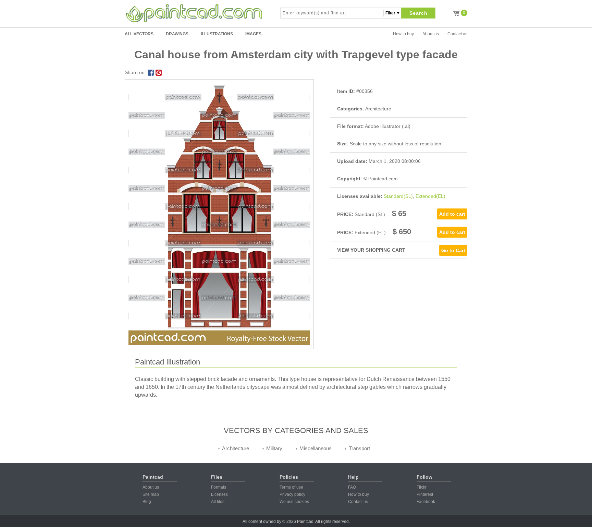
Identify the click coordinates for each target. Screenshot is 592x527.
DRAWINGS (177, 34)
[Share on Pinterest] (159, 73)
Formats (218, 487)
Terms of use (291, 487)
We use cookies (294, 501)
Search (418, 13)
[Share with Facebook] (151, 73)
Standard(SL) (398, 196)
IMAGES (253, 34)
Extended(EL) (430, 196)
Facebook (426, 501)
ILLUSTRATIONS (217, 34)
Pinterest (425, 494)
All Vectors (139, 34)
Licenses (219, 494)
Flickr (422, 487)
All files (217, 501)
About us (430, 34)
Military (274, 448)
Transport (359, 448)
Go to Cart (453, 250)
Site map (151, 494)
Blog (147, 501)
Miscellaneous (315, 448)
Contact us (457, 34)
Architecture (235, 448)
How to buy (403, 34)
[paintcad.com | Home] (194, 13)
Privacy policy (292, 494)
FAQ (352, 487)
